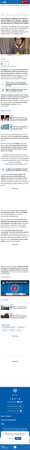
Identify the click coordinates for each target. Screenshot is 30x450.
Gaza (3, 140)
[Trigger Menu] (2, 2)
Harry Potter (21, 327)
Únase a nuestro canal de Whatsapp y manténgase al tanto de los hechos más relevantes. (16, 84)
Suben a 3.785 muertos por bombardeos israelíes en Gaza (18, 307)
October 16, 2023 (23, 164)
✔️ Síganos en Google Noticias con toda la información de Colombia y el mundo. (16, 169)
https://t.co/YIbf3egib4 (15, 162)
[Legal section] (27, 424)
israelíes (10, 69)
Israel (12, 330)
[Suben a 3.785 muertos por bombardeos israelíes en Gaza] (5, 307)
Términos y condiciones (8, 429)
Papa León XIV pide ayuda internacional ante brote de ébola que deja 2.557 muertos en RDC (19, 119)
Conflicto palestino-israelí (8, 327)
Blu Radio (3, 15)
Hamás (24, 77)
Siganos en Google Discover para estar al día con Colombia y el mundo (16, 90)
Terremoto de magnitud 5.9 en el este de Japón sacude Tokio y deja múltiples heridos (19, 128)
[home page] (15, 390)
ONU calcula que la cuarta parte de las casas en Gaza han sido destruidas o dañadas (18, 317)
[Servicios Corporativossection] (27, 420)
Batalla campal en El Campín (13, 5)
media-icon (15, 447)
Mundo (8, 15)
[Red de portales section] (27, 416)
